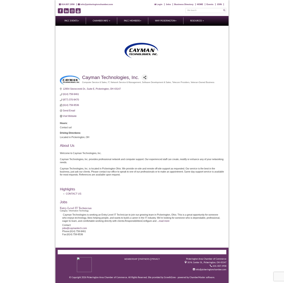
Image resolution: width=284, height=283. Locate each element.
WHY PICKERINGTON (165, 21)
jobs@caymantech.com (74, 228)
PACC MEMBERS (132, 21)
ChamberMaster (197, 277)
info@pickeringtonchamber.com (210, 270)
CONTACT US (73, 193)
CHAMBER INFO (101, 21)
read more (164, 221)
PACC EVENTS (71, 21)
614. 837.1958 (219, 266)
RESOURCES (196, 21)
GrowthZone (170, 277)
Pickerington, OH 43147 (206, 262)
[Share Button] (144, 77)
